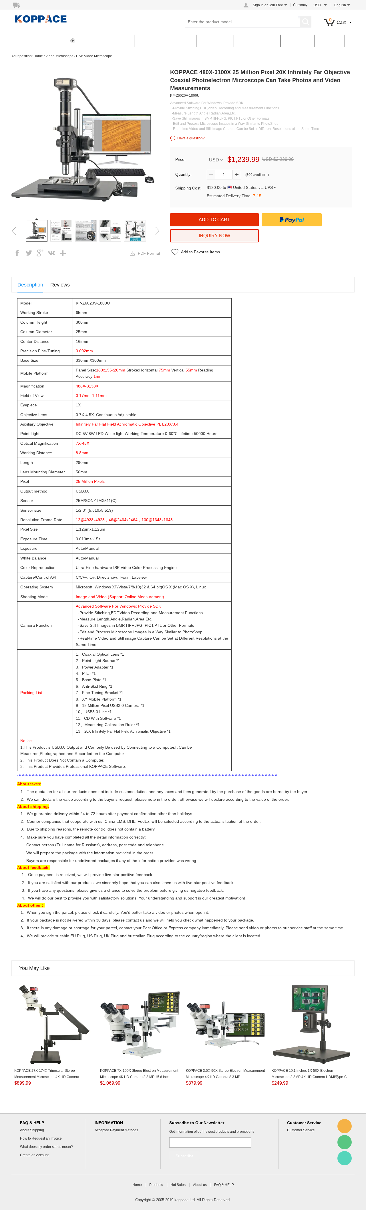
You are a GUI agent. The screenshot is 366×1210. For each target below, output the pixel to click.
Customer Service (257, 40)
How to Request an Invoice (41, 1138)
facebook (17, 253)
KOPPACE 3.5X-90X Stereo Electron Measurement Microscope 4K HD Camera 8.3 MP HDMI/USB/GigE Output (225, 1077)
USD (214, 159)
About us (181, 40)
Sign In (258, 5)
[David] (344, 1126)
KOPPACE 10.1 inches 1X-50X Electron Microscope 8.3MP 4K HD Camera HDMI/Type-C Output (309, 1077)
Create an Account (34, 1155)
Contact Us (297, 40)
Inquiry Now (214, 235)
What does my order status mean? (46, 1147)
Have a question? (191, 138)
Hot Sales (150, 40)
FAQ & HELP (214, 40)
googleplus (40, 253)
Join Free (275, 5)
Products (119, 40)
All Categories (30, 40)
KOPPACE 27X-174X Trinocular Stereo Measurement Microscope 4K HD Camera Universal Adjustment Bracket (46, 1077)
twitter (28, 253)
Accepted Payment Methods (116, 1130)
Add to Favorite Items (200, 252)
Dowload (329, 40)
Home (91, 40)
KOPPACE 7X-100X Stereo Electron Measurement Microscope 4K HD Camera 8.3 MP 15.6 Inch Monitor (139, 1077)
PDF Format (149, 253)
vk (51, 253)
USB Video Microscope (94, 56)
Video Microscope (59, 56)
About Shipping (32, 1130)
